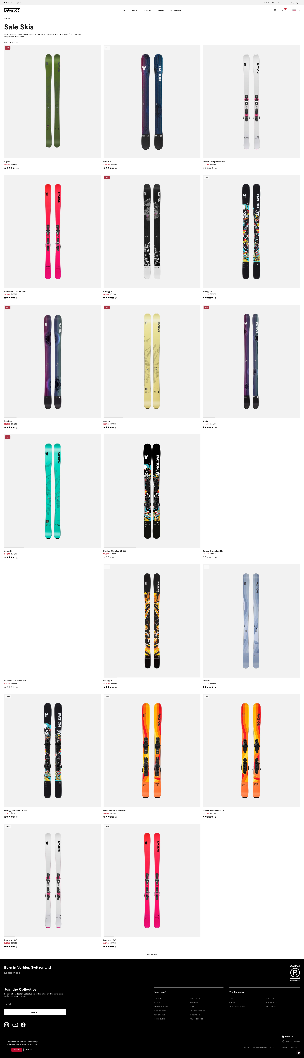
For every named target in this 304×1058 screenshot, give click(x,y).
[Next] (99, 102)
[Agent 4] (152, 361)
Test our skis (159, 1015)
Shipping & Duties (161, 1007)
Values (232, 1003)
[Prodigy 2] (152, 621)
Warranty (194, 1003)
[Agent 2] (52, 101)
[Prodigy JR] (251, 231)
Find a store (286, 2)
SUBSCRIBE (35, 1012)
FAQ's (192, 1007)
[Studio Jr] (152, 101)
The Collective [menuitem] (175, 10)
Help (292, 2)
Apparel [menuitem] (160, 10)
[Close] (41, 1037)
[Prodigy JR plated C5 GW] (152, 491)
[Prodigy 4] (152, 231)
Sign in (298, 2)
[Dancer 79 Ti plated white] (251, 101)
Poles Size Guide (196, 1019)
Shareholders (277, 2)
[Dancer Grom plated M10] (52, 621)
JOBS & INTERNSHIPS (237, 1007)
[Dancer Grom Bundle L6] (251, 750)
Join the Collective (266, 2)
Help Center (159, 999)
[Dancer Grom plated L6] (251, 491)
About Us (233, 999)
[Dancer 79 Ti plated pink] (52, 231)
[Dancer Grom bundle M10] (152, 750)
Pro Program (271, 1003)
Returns (157, 1003)
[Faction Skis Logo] (12, 10)
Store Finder (195, 1015)
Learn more (34, 1044)
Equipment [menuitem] (147, 10)
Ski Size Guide (159, 1019)
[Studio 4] (52, 361)
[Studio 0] (251, 361)
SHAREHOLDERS (271, 1007)
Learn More (12, 972)
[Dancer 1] (251, 621)
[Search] (275, 10)
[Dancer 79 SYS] (52, 880)
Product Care (160, 1011)
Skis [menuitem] (124, 10)
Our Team (270, 999)
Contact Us (195, 999)
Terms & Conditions (258, 1047)
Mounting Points (197, 1011)
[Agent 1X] (52, 491)
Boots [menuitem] (134, 10)
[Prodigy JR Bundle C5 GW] (52, 750)
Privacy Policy (274, 1047)
